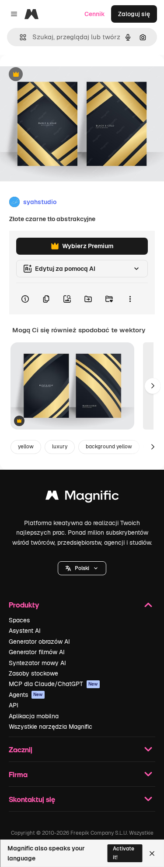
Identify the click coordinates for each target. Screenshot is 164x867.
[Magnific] (82, 497)
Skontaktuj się (32, 799)
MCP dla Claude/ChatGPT (53, 684)
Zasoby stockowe (33, 673)
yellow (26, 446)
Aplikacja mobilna (34, 716)
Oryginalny (60, 75)
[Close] (152, 853)
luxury (59, 446)
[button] (82, 568)
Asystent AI (25, 631)
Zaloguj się (134, 14)
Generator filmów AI (37, 652)
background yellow (109, 446)
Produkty (24, 604)
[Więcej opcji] (130, 298)
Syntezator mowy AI (37, 663)
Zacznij (20, 749)
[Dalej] (153, 386)
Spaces (19, 620)
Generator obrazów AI (39, 641)
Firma (18, 774)
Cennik (94, 14)
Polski (82, 568)
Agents (26, 695)
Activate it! (123, 852)
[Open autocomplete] (19, 37)
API (13, 705)
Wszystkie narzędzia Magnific (50, 726)
